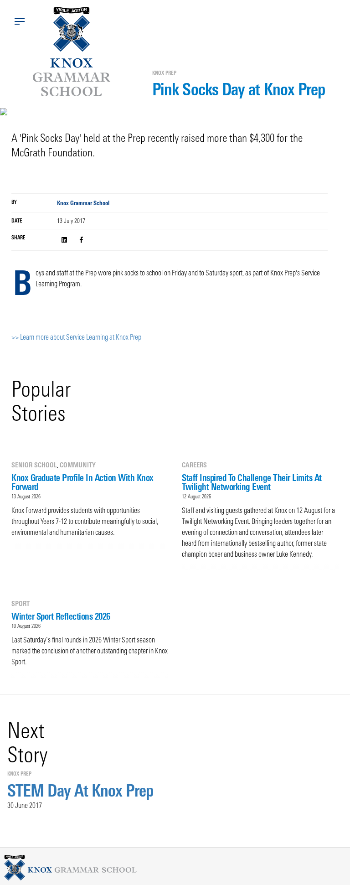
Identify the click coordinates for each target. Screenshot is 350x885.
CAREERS (194, 465)
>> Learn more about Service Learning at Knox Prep (76, 337)
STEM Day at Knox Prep (80, 790)
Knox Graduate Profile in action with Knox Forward (82, 482)
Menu (19, 21)
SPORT (20, 603)
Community (78, 465)
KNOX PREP (164, 73)
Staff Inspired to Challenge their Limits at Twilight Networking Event (252, 482)
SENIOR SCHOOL (34, 465)
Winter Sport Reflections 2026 (60, 616)
